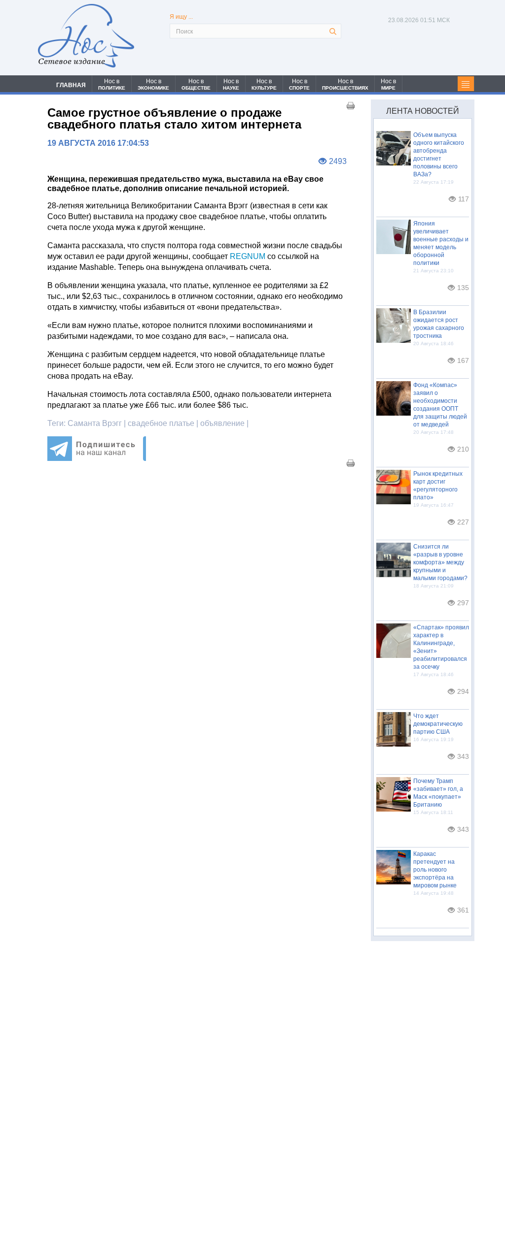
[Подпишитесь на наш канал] (96, 458)
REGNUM (247, 256)
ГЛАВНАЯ (71, 85)
